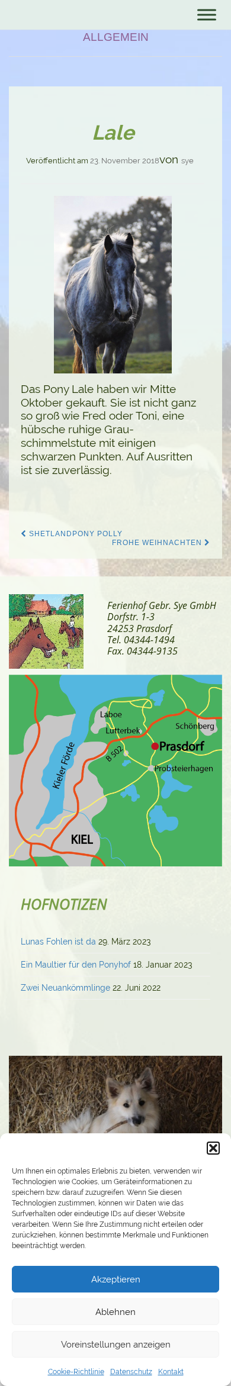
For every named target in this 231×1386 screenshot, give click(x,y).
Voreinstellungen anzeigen (116, 1344)
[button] (213, 1148)
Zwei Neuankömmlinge (65, 987)
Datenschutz (131, 1372)
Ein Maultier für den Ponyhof (76, 964)
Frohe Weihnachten (158, 543)
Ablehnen (115, 1312)
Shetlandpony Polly (75, 534)
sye (187, 160)
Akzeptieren (115, 1279)
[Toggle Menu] (206, 14)
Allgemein (116, 37)
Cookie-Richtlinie (76, 1372)
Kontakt (171, 1372)
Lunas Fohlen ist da (58, 941)
